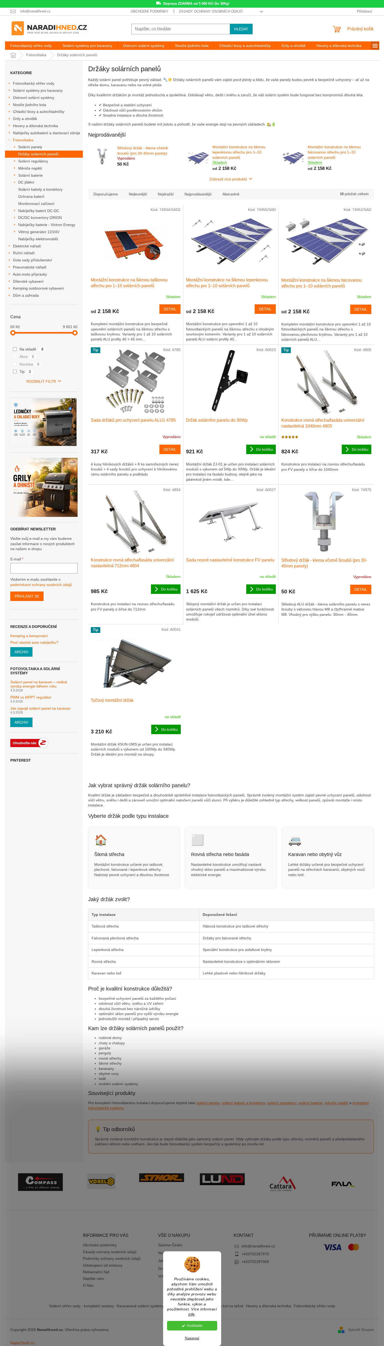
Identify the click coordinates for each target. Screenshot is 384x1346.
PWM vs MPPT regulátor (30, 697)
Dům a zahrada (26, 295)
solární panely (208, 1103)
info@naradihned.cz (258, 1246)
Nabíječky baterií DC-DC (38, 211)
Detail (170, 309)
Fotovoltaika (23, 140)
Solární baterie (30, 175)
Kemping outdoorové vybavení (38, 288)
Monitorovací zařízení (36, 203)
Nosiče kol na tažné (227, 1306)
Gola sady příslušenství (32, 260)
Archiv (21, 652)
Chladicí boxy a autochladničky (38, 111)
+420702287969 (255, 1262)
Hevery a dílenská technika (35, 126)
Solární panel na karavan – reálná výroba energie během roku (38, 684)
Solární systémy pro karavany (38, 90)
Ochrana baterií (31, 196)
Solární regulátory (33, 161)
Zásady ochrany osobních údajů (211, 11)
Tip (25, 371)
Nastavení (192, 1338)
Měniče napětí (30, 168)
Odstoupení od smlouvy (102, 1265)
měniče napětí (336, 1103)
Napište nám (93, 1278)
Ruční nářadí (24, 253)
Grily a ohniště (25, 119)
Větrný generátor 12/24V (38, 232)
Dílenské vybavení (28, 281)
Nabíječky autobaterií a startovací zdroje (46, 133)
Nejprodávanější (198, 194)
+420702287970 (255, 1254)
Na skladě (32, 349)
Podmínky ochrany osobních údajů (112, 1258)
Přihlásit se (27, 596)
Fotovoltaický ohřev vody (33, 83)
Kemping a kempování (29, 636)
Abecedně (230, 194)
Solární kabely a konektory (40, 189)
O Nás (88, 1285)
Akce (27, 356)
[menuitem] (31, 45)
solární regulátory (281, 1103)
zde (191, 1314)
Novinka (29, 364)
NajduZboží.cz (22, 1343)
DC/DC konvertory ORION (40, 217)
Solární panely (30, 147)
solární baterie (310, 1103)
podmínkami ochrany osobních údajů (41, 585)
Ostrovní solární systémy (33, 97)
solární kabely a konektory (243, 1103)
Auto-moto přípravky (30, 274)
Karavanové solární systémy (140, 1306)
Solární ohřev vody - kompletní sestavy (81, 1306)
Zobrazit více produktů (228, 179)
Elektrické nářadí (27, 246)
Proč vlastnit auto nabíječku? (34, 643)
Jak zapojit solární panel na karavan (40, 708)
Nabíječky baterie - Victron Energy (46, 225)
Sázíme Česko (170, 1245)
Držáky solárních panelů (38, 154)
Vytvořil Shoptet (361, 1330)
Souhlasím (194, 1326)
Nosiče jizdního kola (29, 105)
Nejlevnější (138, 194)
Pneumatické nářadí (29, 267)
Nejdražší (166, 194)
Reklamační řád (96, 1272)
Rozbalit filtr (41, 381)
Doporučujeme (105, 194)
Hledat (241, 29)
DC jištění (26, 182)
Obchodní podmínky (149, 11)
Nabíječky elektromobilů (38, 239)
